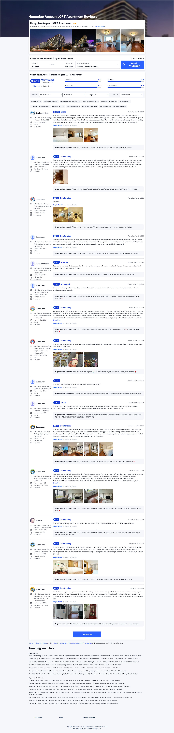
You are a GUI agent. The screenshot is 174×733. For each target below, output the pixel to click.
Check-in (35, 63)
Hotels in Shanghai (60, 643)
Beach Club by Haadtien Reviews (39, 659)
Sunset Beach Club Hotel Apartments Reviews (64, 656)
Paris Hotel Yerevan (97, 674)
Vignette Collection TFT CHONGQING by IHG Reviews (46, 683)
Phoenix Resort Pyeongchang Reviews (59, 665)
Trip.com (31, 643)
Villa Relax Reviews (58, 659)
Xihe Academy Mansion (71, 668)
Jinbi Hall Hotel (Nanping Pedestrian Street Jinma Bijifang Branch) (68, 674)
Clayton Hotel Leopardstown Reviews (127, 659)
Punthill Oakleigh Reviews (132, 656)
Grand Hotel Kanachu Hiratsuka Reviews (68, 662)
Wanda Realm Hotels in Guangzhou (92, 686)
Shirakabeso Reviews (97, 665)
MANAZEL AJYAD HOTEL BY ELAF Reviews (106, 680)
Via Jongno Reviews (99, 683)
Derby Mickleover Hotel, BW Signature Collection (122, 674)
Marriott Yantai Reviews (81, 665)
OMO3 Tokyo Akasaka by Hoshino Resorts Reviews (45, 668)
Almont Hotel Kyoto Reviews (92, 662)
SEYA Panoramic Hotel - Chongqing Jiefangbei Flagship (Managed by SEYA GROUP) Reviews (59, 680)
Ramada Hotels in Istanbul (115, 683)
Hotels (38, 643)
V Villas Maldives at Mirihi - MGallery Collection (96, 668)
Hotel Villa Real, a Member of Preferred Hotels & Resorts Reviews (101, 656)
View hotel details (99, 26)
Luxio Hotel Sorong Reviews (38, 656)
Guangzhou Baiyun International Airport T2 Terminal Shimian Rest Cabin (52, 671)
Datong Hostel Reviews (110, 662)
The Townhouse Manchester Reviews (41, 662)
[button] (157, 3)
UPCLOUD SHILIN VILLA (37, 674)
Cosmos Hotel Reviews (113, 665)
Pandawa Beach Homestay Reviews (101, 659)
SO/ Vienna (116, 668)
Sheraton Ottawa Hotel (118, 671)
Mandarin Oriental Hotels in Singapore (118, 686)
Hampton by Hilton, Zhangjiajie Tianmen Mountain (93, 671)
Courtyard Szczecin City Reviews (77, 659)
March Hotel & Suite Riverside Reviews (78, 683)
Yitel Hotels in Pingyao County (69, 686)
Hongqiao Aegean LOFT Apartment (80, 643)
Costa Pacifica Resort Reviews (129, 662)
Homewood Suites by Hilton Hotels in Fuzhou (43, 686)
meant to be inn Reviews (37, 665)
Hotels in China (47, 643)
